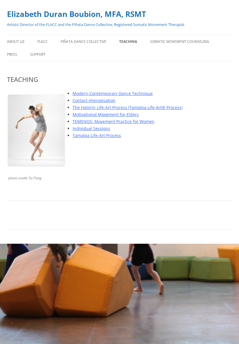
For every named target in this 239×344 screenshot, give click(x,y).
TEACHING (128, 41)
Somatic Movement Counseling (179, 41)
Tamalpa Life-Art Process (97, 135)
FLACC (42, 41)
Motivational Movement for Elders (106, 114)
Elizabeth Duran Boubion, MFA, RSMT (76, 14)
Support (37, 54)
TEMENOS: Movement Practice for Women (113, 121)
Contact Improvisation (94, 100)
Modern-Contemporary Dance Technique (113, 93)
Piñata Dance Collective (83, 41)
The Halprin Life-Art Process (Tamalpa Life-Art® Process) (127, 107)
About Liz (15, 41)
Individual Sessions (91, 128)
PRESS (12, 54)
